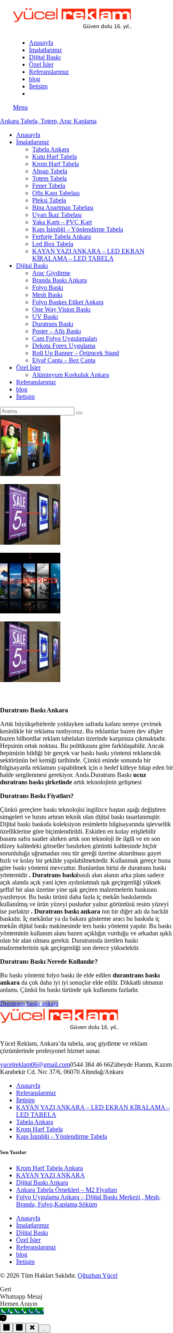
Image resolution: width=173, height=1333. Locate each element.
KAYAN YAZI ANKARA (50, 1175)
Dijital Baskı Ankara (42, 1182)
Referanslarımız (36, 1092)
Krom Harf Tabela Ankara (49, 1168)
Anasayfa (28, 1085)
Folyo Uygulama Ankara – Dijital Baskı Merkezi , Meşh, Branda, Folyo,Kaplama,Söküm (88, 1201)
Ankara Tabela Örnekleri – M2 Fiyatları (66, 1189)
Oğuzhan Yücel (97, 1275)
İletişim (25, 1100)
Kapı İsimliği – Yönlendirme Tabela (61, 1136)
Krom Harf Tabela (39, 1129)
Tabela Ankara (34, 1121)
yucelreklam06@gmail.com (35, 1064)
